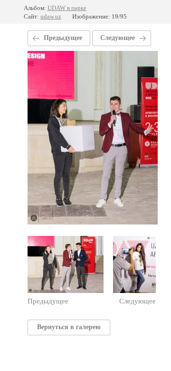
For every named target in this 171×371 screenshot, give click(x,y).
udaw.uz (50, 16)
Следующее (117, 37)
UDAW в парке (67, 7)
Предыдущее (63, 37)
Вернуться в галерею (69, 327)
